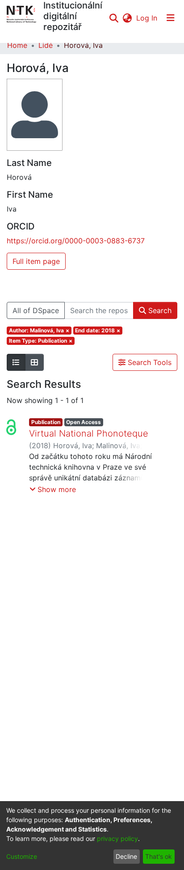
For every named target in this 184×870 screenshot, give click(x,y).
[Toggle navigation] (170, 17)
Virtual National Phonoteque (88, 433)
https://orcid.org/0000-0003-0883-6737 (76, 240)
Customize (21, 856)
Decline (126, 856)
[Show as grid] (34, 362)
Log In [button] (147, 17)
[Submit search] (113, 18)
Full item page (36, 261)
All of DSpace (36, 310)
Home (17, 45)
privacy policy (117, 838)
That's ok (158, 856)
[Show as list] (16, 362)
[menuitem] (127, 18)
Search (158, 310)
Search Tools (148, 362)
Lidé (45, 45)
